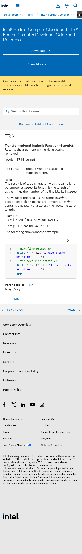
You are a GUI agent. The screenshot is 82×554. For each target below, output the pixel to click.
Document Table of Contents (39, 124)
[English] (67, 5)
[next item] (79, 14)
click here (36, 85)
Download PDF (41, 51)
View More (36, 64)
